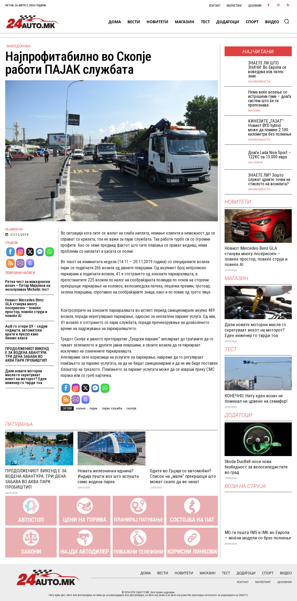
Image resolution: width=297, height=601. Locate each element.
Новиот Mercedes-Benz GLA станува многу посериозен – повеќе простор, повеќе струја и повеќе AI (26, 308)
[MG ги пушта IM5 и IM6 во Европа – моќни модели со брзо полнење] (258, 510)
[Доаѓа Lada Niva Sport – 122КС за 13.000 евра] (235, 157)
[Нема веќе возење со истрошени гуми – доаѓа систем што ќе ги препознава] (235, 99)
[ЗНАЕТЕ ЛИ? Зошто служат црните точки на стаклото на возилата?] (235, 182)
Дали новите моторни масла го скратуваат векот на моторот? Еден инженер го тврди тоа (26, 377)
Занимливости (259, 81)
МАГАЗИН (254, 110)
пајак (94, 408)
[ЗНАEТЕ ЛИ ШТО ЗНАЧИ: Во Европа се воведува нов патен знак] (235, 70)
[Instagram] (278, 5)
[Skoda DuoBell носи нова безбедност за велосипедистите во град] (258, 439)
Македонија (18, 46)
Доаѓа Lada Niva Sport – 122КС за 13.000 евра (269, 154)
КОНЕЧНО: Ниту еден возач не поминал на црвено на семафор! (256, 398)
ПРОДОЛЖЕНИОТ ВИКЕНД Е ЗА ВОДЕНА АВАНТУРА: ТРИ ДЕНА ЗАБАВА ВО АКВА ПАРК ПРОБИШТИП (27, 354)
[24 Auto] (32, 22)
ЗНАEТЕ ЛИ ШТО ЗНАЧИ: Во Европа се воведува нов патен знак (267, 69)
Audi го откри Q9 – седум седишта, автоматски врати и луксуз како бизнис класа (26, 332)
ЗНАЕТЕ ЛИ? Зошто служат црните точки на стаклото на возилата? (269, 179)
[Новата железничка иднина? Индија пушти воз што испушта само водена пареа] (112, 448)
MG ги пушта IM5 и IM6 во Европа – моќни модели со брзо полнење (258, 535)
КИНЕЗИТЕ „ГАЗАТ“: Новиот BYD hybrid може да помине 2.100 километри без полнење (269, 127)
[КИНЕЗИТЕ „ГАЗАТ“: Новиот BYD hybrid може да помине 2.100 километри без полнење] (235, 128)
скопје (131, 408)
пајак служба (112, 408)
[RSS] (288, 5)
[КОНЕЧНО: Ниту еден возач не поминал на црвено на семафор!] (258, 373)
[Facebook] (268, 5)
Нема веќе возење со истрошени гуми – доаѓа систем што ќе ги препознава (269, 98)
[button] (286, 21)
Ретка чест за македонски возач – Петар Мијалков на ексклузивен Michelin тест (27, 285)
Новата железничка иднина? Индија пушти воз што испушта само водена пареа (108, 476)
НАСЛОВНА (255, 162)
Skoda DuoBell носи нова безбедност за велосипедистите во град (256, 467)
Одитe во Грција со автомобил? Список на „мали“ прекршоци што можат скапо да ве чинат (183, 476)
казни (80, 408)
